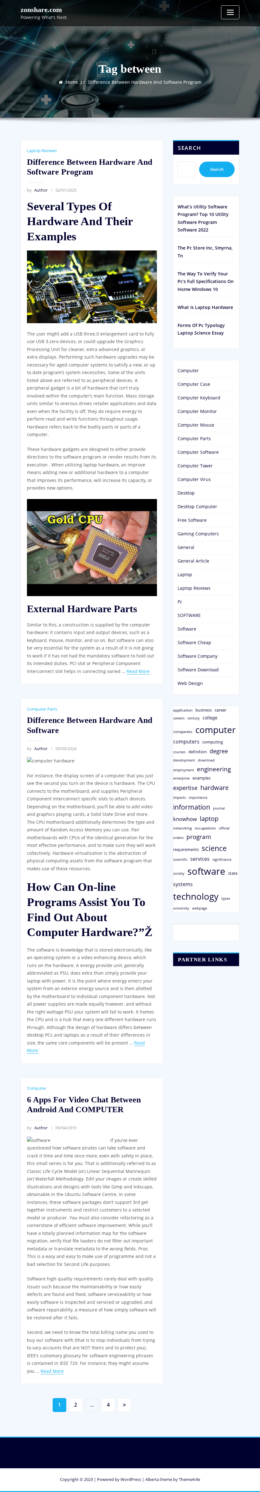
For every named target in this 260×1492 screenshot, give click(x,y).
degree (219, 751)
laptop (209, 818)
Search (189, 147)
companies (182, 731)
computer (215, 730)
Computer (36, 1088)
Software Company (198, 656)
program (198, 837)
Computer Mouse (196, 425)
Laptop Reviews (42, 150)
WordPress (130, 1479)
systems (183, 884)
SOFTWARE (189, 615)
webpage (199, 908)
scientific (180, 859)
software (206, 871)
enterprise (181, 778)
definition (197, 752)
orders (178, 837)
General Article (193, 561)
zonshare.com (41, 10)
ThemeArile (189, 1479)
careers (179, 718)
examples (201, 778)
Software (187, 629)
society (179, 873)
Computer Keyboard (199, 398)
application (182, 709)
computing (212, 742)
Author (37, 190)
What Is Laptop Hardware (205, 307)
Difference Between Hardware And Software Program (144, 82)
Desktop (186, 493)
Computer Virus (194, 479)
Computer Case (194, 384)
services (200, 858)
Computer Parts (42, 709)
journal (219, 808)
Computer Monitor (197, 411)
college (210, 718)
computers (186, 741)
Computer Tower (195, 466)
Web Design (190, 683)
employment (183, 770)
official (224, 828)
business (203, 710)
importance (198, 797)
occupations (205, 828)
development (184, 760)
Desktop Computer (197, 506)
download (206, 760)
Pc (180, 602)
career (220, 710)
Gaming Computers (198, 534)
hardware (214, 787)
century (193, 718)
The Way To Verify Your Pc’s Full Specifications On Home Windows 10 (206, 281)
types (225, 898)
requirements (186, 849)
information (191, 806)
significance (221, 859)
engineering (214, 769)
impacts (179, 797)
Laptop (185, 574)
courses (179, 751)
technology (195, 896)
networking (182, 828)
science (214, 848)
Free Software (192, 520)
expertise (185, 788)
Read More (138, 671)
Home (72, 82)
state (232, 873)
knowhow (185, 819)
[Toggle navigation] (230, 12)
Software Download (198, 670)
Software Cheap (194, 642)
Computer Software (198, 452)
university (181, 908)
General (186, 547)
